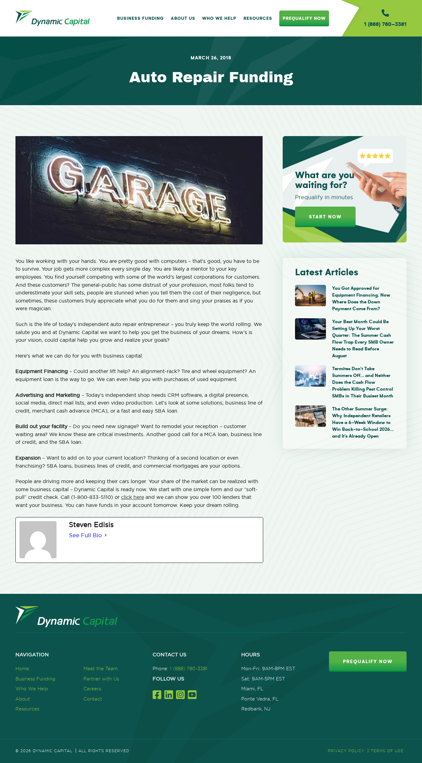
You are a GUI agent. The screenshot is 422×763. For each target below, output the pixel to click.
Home (22, 668)
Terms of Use (387, 750)
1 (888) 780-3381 (188, 668)
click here (132, 497)
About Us (183, 18)
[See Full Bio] (105, 535)
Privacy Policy (346, 750)
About (22, 699)
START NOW (325, 216)
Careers (92, 689)
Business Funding (140, 18)
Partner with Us (101, 679)
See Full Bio (85, 535)
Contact (92, 699)
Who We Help (219, 18)
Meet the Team (100, 668)
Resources (257, 18)
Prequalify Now (304, 18)
